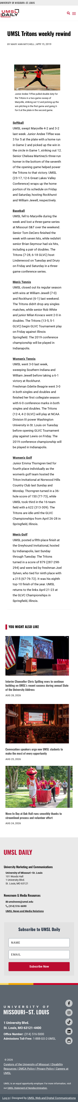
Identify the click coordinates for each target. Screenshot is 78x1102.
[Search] (68, 13)
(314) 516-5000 (34, 1034)
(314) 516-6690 (17, 906)
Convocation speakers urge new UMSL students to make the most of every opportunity (34, 751)
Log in (6, 1098)
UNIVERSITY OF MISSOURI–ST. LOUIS (17, 3)
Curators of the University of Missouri (26, 1064)
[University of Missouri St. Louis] (26, 1013)
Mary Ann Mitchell (22, 44)
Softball (18, 123)
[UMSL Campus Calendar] (69, 1040)
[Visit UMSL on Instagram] (69, 1012)
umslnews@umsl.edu (21, 901)
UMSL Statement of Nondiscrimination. (27, 1088)
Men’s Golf (20, 534)
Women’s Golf (22, 457)
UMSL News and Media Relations (25, 911)
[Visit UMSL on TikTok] (69, 1022)
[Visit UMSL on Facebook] (69, 1003)
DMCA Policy (27, 1068)
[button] (74, 13)
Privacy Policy (45, 1068)
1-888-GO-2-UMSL (44, 1038)
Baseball (19, 211)
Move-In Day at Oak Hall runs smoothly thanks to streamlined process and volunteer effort (33, 815)
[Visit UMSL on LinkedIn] (69, 1031)
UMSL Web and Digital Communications (51, 1098)
